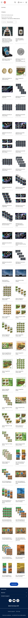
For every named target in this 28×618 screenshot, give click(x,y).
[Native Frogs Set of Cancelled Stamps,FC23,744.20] (20, 418)
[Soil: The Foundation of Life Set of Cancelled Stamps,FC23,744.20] (20, 454)
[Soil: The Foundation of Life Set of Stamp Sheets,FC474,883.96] (7, 550)
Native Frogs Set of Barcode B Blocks (6, 335)
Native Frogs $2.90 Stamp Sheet (19, 372)
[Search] (15, 2)
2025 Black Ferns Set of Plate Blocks (20, 97)
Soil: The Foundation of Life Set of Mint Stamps (6, 576)
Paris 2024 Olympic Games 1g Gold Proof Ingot (20, 39)
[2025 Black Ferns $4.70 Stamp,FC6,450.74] (7, 180)
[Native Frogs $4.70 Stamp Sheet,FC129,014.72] (7, 309)
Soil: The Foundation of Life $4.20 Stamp (20, 576)
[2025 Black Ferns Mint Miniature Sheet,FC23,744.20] (20, 125)
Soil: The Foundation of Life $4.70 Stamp (20, 501)
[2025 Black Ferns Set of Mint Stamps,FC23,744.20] (7, 143)
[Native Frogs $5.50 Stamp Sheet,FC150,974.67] (20, 327)
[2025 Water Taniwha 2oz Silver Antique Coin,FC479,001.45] (7, 51)
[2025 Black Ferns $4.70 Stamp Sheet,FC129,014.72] (7, 162)
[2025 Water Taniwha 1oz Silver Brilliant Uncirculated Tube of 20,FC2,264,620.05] (20, 51)
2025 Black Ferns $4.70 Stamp (7, 188)
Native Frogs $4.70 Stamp (19, 354)
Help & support (11, 611)
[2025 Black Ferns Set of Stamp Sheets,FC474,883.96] (20, 162)
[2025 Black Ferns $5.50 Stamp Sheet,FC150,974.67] (20, 107)
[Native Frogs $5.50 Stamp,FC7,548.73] (7, 364)
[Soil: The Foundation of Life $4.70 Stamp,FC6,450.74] (20, 493)
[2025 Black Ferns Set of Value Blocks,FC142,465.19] (20, 255)
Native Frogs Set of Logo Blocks (7, 426)
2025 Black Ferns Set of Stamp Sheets (20, 170)
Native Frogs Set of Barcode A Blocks (19, 299)
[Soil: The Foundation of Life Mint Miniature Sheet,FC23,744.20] (7, 530)
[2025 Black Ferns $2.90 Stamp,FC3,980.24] (7, 255)
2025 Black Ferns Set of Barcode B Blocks (20, 188)
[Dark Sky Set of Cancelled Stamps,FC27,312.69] (7, 273)
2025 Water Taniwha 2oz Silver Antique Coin (7, 60)
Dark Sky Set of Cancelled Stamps (5, 281)
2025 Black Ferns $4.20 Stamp (7, 133)
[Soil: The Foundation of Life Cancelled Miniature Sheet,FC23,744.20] (20, 474)
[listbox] (12, 22)
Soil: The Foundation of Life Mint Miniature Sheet (7, 538)
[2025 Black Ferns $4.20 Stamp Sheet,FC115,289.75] (7, 107)
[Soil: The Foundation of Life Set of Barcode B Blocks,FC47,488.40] (7, 493)
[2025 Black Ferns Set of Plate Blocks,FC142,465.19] (20, 89)
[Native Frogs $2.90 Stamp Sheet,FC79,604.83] (20, 364)
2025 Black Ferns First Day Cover (6, 97)
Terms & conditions (6, 615)
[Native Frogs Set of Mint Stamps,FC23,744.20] (20, 309)
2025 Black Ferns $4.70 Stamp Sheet (7, 170)
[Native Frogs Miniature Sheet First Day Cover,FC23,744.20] (7, 345)
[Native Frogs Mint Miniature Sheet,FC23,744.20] (7, 382)
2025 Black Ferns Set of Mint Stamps (7, 151)
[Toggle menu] (1, 2)
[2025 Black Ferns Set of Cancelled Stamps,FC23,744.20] (20, 198)
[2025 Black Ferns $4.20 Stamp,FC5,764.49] (7, 125)
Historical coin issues (6, 17)
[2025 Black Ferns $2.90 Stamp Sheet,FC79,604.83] (20, 143)
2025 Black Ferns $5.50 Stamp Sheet (20, 115)
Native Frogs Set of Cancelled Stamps (19, 426)
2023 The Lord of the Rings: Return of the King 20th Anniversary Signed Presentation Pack (7, 40)
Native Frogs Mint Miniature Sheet (5, 390)
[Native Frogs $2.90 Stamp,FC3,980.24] (20, 382)
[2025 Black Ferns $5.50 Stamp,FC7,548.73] (7, 235)
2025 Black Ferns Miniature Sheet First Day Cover (21, 244)
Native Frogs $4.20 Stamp (19, 79)
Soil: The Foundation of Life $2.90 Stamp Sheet (7, 520)
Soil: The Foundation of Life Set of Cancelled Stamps (20, 463)
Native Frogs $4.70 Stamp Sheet (6, 317)
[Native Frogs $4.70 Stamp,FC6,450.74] (20, 345)
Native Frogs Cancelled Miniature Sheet (20, 444)
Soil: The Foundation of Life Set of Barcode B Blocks (6, 501)
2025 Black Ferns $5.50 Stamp (7, 243)
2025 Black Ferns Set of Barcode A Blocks (7, 224)
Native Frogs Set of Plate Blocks (7, 408)
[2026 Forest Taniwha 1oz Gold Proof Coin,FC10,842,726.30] (7, 71)
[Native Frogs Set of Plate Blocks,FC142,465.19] (7, 400)
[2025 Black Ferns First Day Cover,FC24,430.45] (7, 89)
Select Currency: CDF (13, 605)
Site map (18, 611)
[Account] (26, 2)
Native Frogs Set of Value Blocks (7, 444)
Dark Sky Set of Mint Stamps (20, 281)
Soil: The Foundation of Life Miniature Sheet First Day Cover (21, 539)
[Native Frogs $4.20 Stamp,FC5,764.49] (20, 71)
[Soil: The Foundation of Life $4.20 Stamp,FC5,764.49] (20, 568)
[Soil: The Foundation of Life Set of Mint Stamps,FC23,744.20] (7, 568)
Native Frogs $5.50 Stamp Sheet (19, 335)
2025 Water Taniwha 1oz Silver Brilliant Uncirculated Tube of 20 (20, 60)
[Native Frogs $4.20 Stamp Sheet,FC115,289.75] (7, 291)
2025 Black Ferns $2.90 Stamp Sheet (20, 151)
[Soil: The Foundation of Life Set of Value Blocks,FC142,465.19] (7, 474)
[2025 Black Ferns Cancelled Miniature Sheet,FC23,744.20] (20, 216)
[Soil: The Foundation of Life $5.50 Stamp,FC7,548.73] (20, 550)
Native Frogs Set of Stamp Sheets (6, 463)
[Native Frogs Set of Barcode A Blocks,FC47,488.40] (20, 291)
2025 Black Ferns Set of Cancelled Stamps (20, 206)
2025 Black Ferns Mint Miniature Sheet (20, 133)
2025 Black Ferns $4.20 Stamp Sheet (7, 115)
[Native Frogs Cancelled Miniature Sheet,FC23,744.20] (20, 436)
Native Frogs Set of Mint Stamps (20, 317)
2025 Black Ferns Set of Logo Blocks (7, 206)
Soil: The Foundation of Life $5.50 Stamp (20, 558)
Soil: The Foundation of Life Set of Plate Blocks (20, 520)
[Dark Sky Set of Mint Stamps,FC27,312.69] (20, 273)
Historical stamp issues (7, 15)
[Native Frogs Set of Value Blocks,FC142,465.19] (7, 436)
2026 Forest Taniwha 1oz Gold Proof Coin (7, 79)
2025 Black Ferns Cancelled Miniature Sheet (20, 224)
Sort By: (4, 21)
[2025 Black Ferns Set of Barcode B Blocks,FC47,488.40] (20, 180)
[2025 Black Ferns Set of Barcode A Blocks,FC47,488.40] (7, 216)
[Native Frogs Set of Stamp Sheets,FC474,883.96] (7, 454)
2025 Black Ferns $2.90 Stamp (7, 263)
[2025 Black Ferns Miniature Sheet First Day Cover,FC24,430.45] (20, 235)
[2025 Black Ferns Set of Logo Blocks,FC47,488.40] (7, 198)
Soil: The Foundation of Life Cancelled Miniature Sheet (20, 482)
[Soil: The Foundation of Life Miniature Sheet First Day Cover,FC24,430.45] (20, 530)
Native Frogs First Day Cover (20, 408)
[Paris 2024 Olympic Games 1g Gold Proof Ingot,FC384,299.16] (20, 31)
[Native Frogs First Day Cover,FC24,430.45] (20, 400)
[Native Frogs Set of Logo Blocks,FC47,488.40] (7, 418)
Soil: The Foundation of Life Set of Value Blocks (6, 482)
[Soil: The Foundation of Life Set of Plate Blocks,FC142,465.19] (20, 512)
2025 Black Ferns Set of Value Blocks (20, 263)
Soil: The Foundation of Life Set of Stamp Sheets (7, 558)
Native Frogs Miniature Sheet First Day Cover (6, 354)
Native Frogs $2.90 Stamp (19, 390)
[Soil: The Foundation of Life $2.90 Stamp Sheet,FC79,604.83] (7, 512)
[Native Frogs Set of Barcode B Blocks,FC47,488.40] (7, 327)
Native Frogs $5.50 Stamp (6, 372)
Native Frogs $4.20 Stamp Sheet (6, 299)
